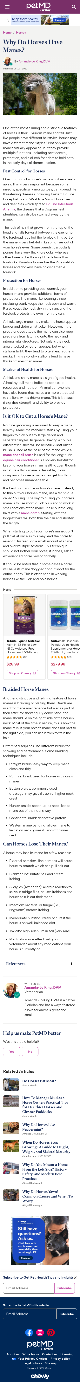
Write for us (30, 1354)
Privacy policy (60, 1358)
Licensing (66, 1354)
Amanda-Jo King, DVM (34, 61)
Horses (21, 32)
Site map (51, 1363)
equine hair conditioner (21, 460)
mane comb (30, 513)
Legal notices (32, 1363)
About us (13, 1354)
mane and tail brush (18, 455)
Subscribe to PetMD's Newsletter (26, 1305)
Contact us (49, 1354)
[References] (40, 963)
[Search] (73, 6)
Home (7, 32)
